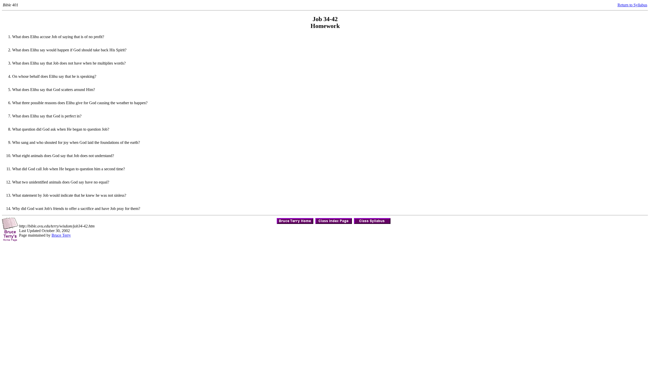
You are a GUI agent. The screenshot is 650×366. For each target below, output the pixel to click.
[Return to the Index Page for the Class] (333, 220)
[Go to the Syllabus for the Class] (372, 220)
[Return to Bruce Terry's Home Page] (295, 220)
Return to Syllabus (632, 5)
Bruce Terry (61, 235)
